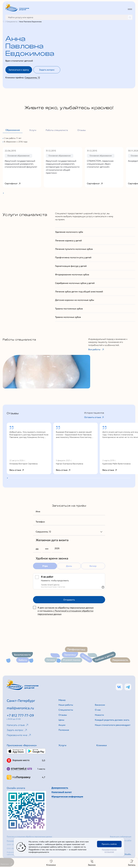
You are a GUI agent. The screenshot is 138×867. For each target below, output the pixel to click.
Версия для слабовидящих (120, 836)
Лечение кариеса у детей (68, 240)
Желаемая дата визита (52, 540)
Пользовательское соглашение (109, 851)
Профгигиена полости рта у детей (73, 257)
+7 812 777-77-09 (20, 715)
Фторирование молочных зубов (72, 274)
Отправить (69, 599)
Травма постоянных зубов (69, 308)
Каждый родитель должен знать (112, 719)
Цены (61, 719)
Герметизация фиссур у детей (71, 266)
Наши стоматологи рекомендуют (112, 725)
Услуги (32, 130)
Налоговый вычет (61, 792)
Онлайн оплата (16, 788)
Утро (45, 566)
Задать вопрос (47, 69)
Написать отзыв (16, 725)
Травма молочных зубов (68, 317)
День (69, 566)
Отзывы (81, 130)
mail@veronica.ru (20, 708)
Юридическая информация (67, 796)
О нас (98, 709)
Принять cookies (109, 844)
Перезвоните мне (17, 735)
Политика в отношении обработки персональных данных (29, 836)
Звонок (92, 865)
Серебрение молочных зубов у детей (75, 283)
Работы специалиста (57, 130)
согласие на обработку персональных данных (69, 607)
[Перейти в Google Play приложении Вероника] (36, 751)
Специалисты (65, 709)
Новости (99, 715)
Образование (12, 130)
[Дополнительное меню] (130, 9)
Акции (61, 725)
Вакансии (100, 704)
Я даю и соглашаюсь (66, 610)
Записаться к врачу (18, 69)
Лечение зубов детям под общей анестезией (79, 291)
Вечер (92, 566)
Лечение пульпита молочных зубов (74, 249)
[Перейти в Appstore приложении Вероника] (16, 751)
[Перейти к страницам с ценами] (26, 810)
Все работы (94, 349)
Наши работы (65, 704)
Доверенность (59, 787)
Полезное (63, 730)
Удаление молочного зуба (69, 232)
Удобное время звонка (52, 558)
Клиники (51, 865)
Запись (131, 865)
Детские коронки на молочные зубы (74, 300)
